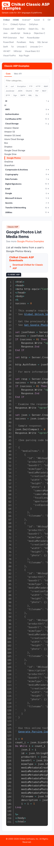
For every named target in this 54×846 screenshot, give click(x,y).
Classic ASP (8, 29)
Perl (22, 37)
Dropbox (8, 146)
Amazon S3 (9, 131)
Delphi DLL (34, 29)
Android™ (26, 20)
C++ (5, 24)
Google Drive (10, 154)
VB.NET (6, 51)
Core (8, 73)
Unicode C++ (36, 46)
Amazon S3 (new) (12, 135)
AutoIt (37, 20)
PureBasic (21, 42)
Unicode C (22, 46)
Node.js (27, 33)
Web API (18, 73)
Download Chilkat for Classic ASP (28, 266)
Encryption (21, 86)
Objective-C (39, 33)
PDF (37, 91)
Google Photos (14, 158)
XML (30, 95)
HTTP (38, 86)
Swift (5, 46)
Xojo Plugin (24, 55)
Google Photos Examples (30, 241)
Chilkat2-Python (18, 24)
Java (5, 33)
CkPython (33, 24)
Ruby (31, 42)
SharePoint (9, 165)
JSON (20, 91)
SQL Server (42, 42)
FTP (30, 86)
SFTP (8, 95)
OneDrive (8, 161)
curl (12, 86)
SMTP (22, 95)
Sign (15, 95)
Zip (36, 95)
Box (6, 143)
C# (49, 20)
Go (43, 29)
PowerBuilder (33, 37)
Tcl (12, 46)
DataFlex (21, 29)
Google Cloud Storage (14, 150)
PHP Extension (10, 37)
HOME (16, 20)
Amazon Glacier (11, 128)
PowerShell (8, 42)
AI (6, 86)
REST (44, 91)
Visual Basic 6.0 (32, 51)
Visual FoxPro (9, 55)
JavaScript (15, 33)
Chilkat (6, 20)
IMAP (46, 86)
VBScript (18, 51)
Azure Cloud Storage (14, 139)
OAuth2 (29, 91)
